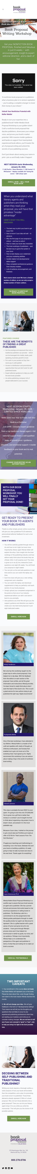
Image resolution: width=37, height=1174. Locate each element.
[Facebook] (6, 1168)
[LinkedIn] (9, 1168)
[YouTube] (12, 1168)
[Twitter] (3, 1168)
